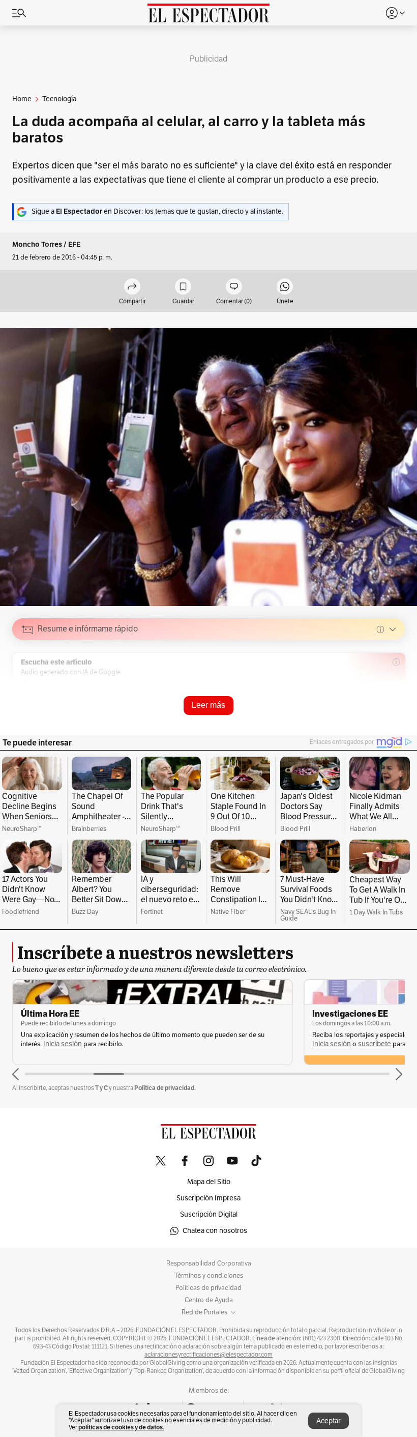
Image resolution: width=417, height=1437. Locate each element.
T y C (101, 1087)
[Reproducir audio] (28, 688)
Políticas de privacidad (208, 1287)
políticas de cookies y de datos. (121, 1427)
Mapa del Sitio (208, 1181)
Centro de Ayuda (209, 1300)
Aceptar (328, 1421)
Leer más (208, 705)
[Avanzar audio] (378, 701)
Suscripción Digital (208, 1214)
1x (393, 701)
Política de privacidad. (165, 1087)
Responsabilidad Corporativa (208, 1263)
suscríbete (374, 1044)
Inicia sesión (62, 1044)
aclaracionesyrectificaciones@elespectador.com (208, 1354)
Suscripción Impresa (208, 1198)
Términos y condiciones (208, 1275)
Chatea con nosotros (215, 1230)
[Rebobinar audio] (362, 701)
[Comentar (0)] (234, 287)
